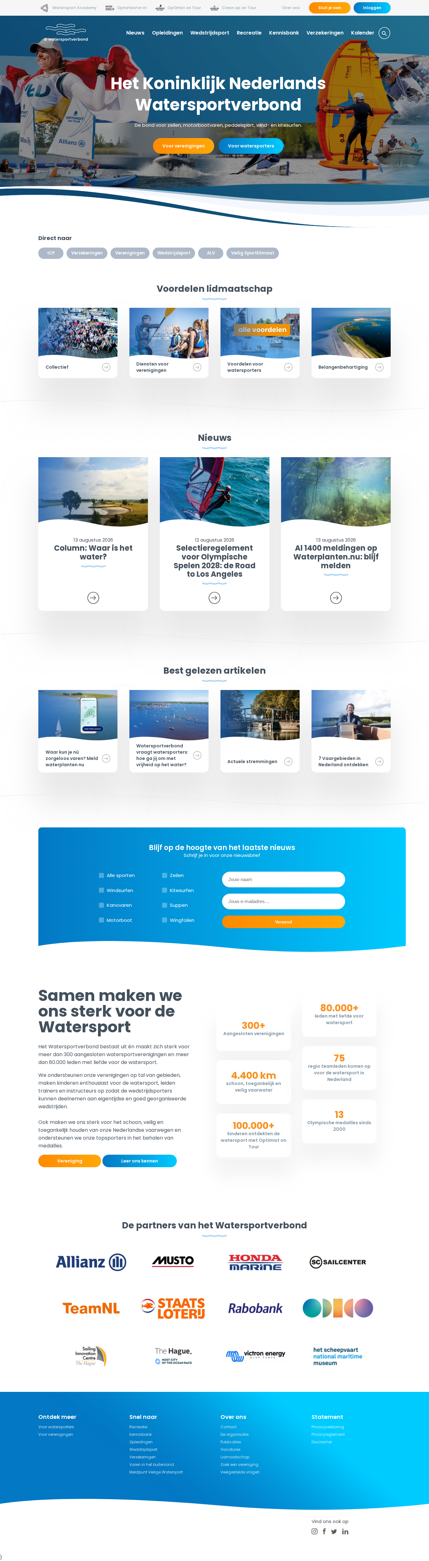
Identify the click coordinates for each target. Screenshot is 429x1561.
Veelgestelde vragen (240, 1472)
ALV (211, 253)
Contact (228, 1427)
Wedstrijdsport (209, 32)
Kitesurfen (182, 890)
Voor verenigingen (183, 146)
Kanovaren (119, 905)
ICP (51, 253)
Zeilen (177, 875)
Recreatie (249, 32)
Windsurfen (120, 890)
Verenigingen (130, 253)
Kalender (362, 32)
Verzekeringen (325, 32)
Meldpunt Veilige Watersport (156, 1472)
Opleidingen (167, 32)
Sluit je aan (329, 7)
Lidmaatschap (234, 1457)
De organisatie (234, 1434)
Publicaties (230, 1442)
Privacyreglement (328, 1434)
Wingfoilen (182, 920)
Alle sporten (121, 875)
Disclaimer (322, 1442)
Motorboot (119, 920)
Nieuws (135, 32)
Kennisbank (284, 32)
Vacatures (230, 1449)
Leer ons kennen (139, 1161)
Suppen (179, 905)
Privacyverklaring (328, 1427)
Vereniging (69, 1161)
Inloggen (372, 7)
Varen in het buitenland (151, 1464)
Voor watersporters (251, 146)
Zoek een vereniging (239, 1464)
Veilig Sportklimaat (252, 253)
